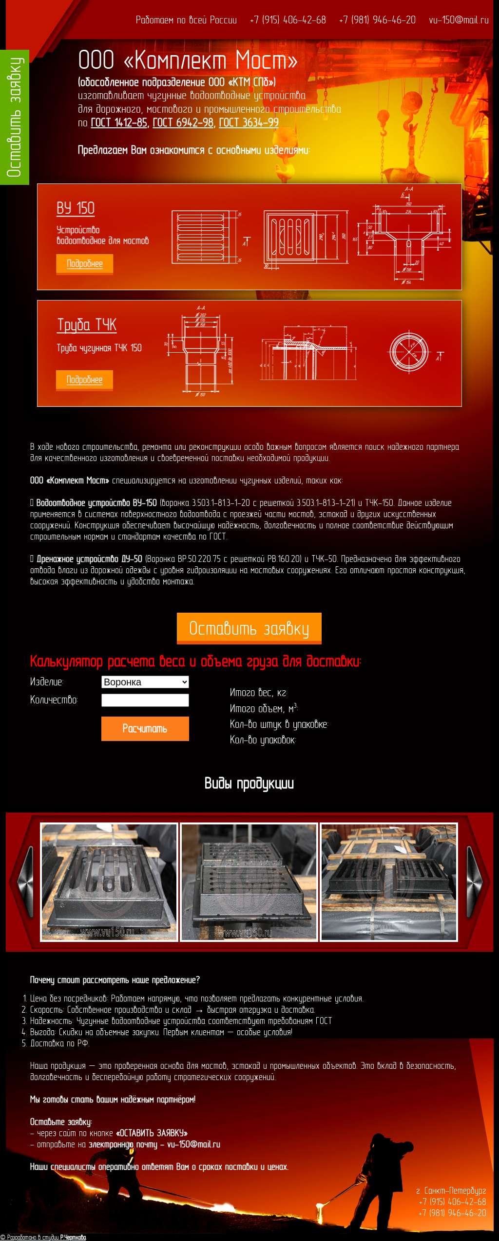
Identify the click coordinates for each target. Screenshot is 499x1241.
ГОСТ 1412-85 (119, 122)
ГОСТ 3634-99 (249, 122)
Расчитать (145, 728)
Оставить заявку (249, 629)
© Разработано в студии (43, 1237)
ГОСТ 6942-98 (183, 122)
